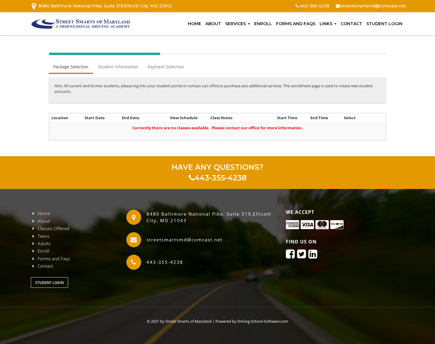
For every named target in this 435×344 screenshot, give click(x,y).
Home (194, 23)
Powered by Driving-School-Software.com (251, 321)
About (213, 23)
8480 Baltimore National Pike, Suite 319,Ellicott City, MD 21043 (105, 6)
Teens (43, 236)
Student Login (384, 23)
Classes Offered (53, 228)
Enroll (263, 23)
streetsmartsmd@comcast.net (373, 6)
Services (236, 23)
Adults (44, 243)
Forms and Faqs (295, 23)
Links (327, 23)
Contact (351, 23)
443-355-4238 (220, 177)
